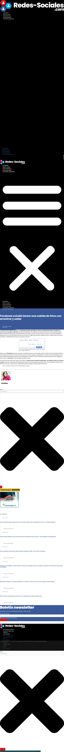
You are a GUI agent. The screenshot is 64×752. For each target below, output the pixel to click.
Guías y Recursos (7, 15)
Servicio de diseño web (8, 631)
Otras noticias (5, 517)
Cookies (4, 645)
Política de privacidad (7, 644)
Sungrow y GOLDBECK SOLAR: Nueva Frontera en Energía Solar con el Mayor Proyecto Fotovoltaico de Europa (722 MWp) (31, 566)
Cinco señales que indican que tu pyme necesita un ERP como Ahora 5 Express (22, 551)
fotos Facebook (18, 365)
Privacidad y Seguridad (8, 18)
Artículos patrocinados (8, 629)
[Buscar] (1, 487)
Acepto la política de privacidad (9, 617)
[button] (32, 84)
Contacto (5, 632)
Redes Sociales (6, 14)
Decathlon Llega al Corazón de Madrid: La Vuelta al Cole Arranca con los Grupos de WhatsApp (27, 581)
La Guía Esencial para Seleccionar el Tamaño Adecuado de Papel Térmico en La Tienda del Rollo (28, 522)
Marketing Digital (7, 17)
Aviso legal (5, 642)
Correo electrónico (4, 613)
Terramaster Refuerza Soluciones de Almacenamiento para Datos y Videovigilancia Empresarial (28, 536)
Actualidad (5, 12)
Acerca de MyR (6, 634)
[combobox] (32, 391)
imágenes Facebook (26, 365)
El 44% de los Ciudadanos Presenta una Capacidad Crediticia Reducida (21, 596)
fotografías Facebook (10, 365)
